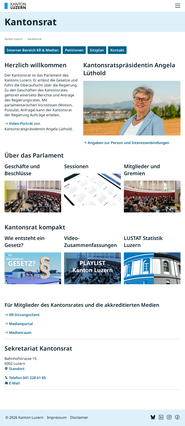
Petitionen (74, 50)
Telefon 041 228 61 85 (27, 377)
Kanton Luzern (14, 39)
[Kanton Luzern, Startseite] (15, 6)
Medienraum (20, 332)
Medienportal (21, 323)
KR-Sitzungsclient (24, 314)
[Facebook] (177, 418)
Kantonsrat (35, 39)
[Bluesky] (153, 418)
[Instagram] (169, 418)
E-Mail (14, 383)
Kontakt (117, 50)
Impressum (57, 417)
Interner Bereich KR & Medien (33, 50)
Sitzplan (97, 50)
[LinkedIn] (161, 418)
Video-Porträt (21, 123)
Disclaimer (79, 417)
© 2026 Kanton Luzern (24, 417)
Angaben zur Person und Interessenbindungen (128, 142)
